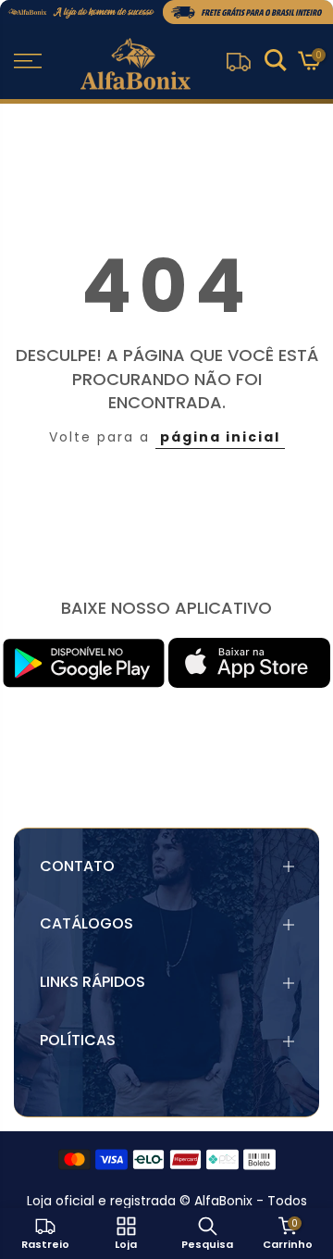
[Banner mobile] (166, 12)
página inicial (220, 437)
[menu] (28, 61)
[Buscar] (275, 63)
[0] (308, 63)
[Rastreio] (238, 61)
